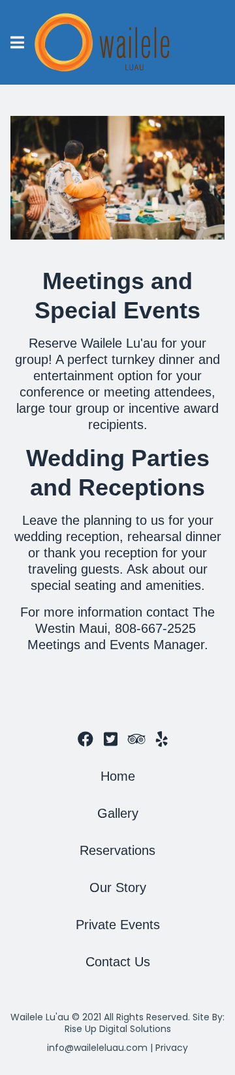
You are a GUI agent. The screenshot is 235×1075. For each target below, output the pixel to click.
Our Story (117, 887)
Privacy (171, 1047)
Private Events (118, 924)
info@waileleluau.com (97, 1047)
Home (118, 776)
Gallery (117, 813)
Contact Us (118, 962)
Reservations (117, 850)
